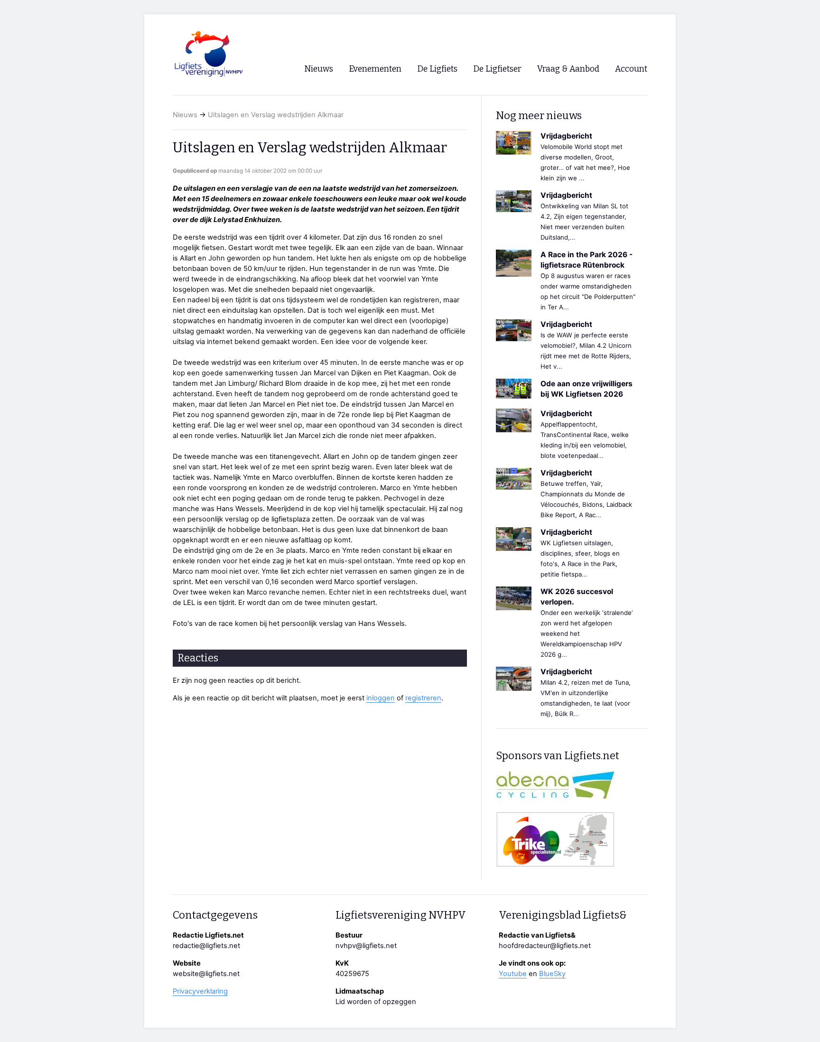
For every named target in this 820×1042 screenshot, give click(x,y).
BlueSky (552, 973)
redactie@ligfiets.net (206, 945)
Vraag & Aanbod (568, 69)
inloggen (380, 698)
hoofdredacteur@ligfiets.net (545, 945)
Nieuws (185, 115)
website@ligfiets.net (206, 973)
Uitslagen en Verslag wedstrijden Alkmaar (276, 115)
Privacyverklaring (200, 991)
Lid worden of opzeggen (375, 1001)
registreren (423, 698)
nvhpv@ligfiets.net (366, 945)
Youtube (513, 973)
